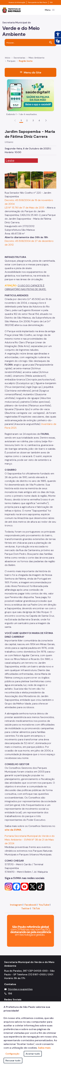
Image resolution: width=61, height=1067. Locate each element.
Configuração (12, 1053)
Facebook (30, 904)
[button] (46, 120)
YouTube (44, 904)
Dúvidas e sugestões (20, 989)
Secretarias (19, 57)
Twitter (25, 908)
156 (51, 2)
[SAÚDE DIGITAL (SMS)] (30, 95)
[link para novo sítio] (9, 886)
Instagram (16, 904)
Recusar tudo (12, 1060)
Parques (11, 61)
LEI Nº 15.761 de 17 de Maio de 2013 (24, 207)
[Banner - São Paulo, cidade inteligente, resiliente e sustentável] (30, 930)
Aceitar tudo (33, 1053)
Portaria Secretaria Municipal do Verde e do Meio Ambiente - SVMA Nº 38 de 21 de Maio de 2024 (30, 839)
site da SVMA (13, 829)
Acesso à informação (17, 2)
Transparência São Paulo (37, 2)
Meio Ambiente (36, 57)
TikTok (36, 908)
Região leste (26, 61)
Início (7, 57)
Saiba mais (44, 1047)
